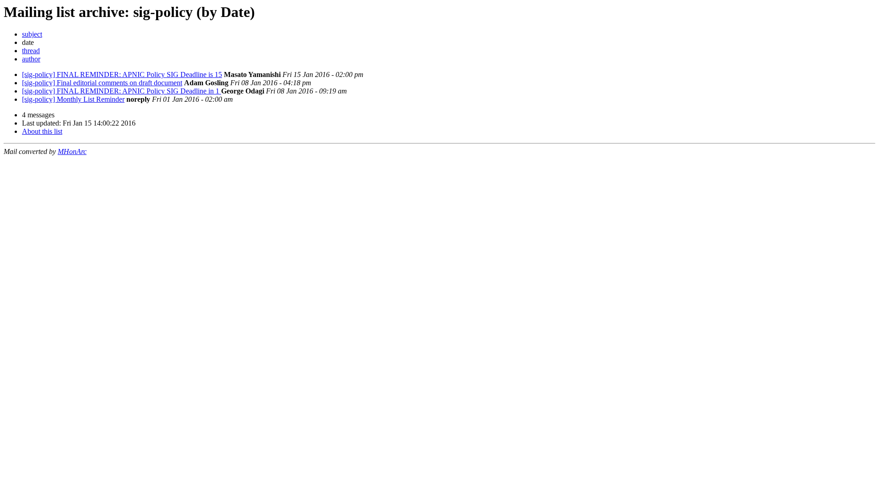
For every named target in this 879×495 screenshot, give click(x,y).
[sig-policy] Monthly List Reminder (73, 99)
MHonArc (72, 151)
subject (32, 34)
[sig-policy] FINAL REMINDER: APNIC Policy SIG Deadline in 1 (121, 91)
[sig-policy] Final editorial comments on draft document (102, 83)
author (31, 59)
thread (31, 51)
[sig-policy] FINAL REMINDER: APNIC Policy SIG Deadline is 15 (122, 74)
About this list (42, 131)
